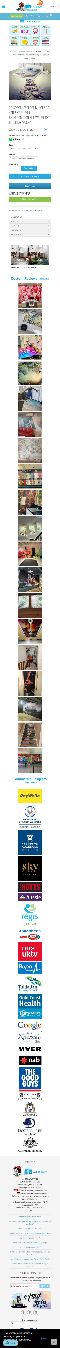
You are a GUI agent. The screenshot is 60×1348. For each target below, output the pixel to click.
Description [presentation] (16, 216)
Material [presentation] (15, 221)
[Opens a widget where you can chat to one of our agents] (10, 1343)
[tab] (30, 217)
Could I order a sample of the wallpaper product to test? (30, 1233)
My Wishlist (37, 16)
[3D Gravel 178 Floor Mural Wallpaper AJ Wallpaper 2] (30, 82)
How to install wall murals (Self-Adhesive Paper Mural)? (30, 1264)
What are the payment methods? (30, 1228)
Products (20, 51)
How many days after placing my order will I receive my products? (30, 1222)
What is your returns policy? (30, 1247)
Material (13, 154)
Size (11, 145)
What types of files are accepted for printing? (30, 1242)
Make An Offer (30, 199)
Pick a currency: (30, 1320)
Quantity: (13, 164)
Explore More (31, 782)
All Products (38, 210)
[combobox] (52, 6)
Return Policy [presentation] (17, 234)
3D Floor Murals (25, 210)
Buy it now (30, 185)
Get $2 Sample (16, 16)
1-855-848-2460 (33, 21)
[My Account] (26, 16)
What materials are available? (30, 1216)
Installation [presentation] (16, 229)
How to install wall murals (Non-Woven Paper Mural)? (30, 1259)
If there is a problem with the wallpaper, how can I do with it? (30, 1253)
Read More (44, 278)
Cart (47, 15)
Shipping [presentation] (15, 225)
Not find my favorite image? (30, 1238)
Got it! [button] (44, 1338)
